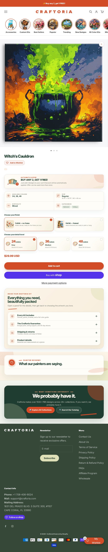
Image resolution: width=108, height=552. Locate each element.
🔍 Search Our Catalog (69, 410)
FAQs (81, 468)
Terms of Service (88, 447)
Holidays (75, 207)
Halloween (66, 207)
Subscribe (49, 458)
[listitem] (11, 26)
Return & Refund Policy (91, 462)
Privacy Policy (86, 452)
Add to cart (54, 266)
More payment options (54, 283)
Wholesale (84, 478)
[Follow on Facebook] (5, 526)
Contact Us (85, 436)
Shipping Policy (87, 457)
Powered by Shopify (60, 534)
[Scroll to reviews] (5, 169)
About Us (84, 442)
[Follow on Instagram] (12, 526)
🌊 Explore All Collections (41, 410)
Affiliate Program (88, 473)
